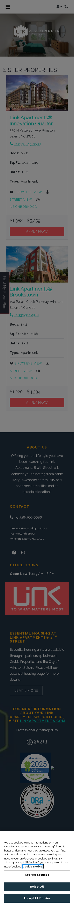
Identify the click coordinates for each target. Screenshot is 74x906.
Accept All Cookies (37, 898)
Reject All (37, 886)
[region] (37, 868)
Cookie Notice (33, 866)
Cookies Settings (37, 874)
